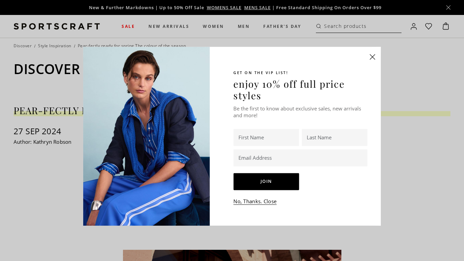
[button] (373, 57)
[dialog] (232, 130)
